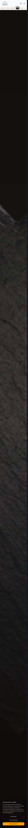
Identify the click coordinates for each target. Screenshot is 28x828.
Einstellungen (13, 816)
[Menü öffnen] (24, 3)
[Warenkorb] (20, 3)
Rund (21, 8)
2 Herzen (3, 8)
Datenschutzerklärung (8, 812)
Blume (8, 8)
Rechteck (13, 8)
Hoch (18, 8)
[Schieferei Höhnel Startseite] (5, 3)
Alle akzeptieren (13, 823)
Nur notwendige (13, 820)
